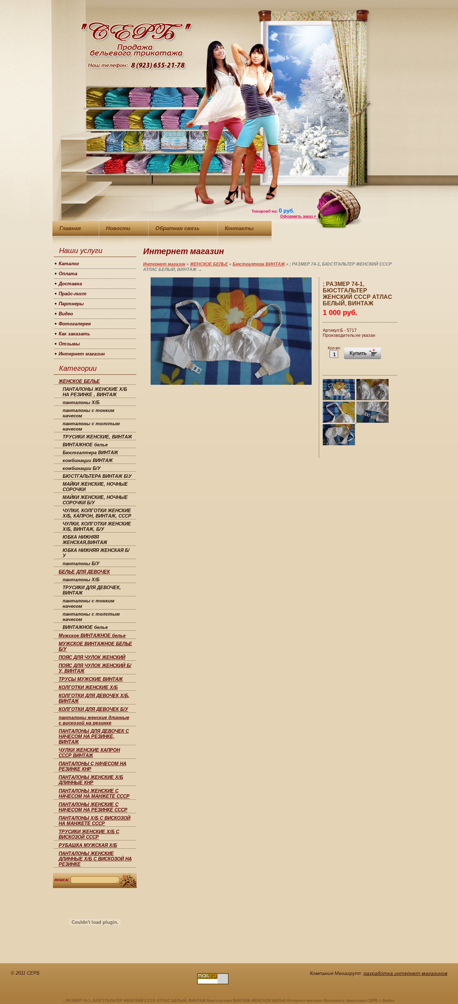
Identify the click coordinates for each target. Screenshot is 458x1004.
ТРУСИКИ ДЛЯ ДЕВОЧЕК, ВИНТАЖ (92, 590)
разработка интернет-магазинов (405, 973)
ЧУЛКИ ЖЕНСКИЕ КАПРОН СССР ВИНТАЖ (89, 752)
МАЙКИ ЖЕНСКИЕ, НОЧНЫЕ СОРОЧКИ (95, 486)
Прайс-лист (73, 293)
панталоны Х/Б (81, 402)
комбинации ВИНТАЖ (88, 460)
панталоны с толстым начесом (91, 426)
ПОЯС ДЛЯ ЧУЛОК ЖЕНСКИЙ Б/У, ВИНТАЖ (95, 668)
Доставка (70, 283)
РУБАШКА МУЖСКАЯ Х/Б (88, 845)
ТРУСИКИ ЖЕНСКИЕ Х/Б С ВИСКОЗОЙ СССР (89, 834)
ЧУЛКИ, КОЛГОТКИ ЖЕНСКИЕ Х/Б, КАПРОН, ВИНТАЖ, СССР (97, 513)
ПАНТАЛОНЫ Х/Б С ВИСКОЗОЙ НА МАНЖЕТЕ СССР (94, 820)
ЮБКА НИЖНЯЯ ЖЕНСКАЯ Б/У (96, 553)
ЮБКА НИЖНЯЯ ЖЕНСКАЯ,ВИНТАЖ (85, 539)
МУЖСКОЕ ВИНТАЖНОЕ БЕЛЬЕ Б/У (95, 646)
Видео (66, 313)
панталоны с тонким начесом (88, 413)
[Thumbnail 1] (339, 399)
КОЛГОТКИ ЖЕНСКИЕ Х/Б (88, 687)
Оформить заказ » (298, 216)
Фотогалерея (75, 323)
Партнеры (71, 303)
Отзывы (69, 343)
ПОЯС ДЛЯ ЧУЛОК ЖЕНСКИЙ (92, 657)
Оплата (68, 273)
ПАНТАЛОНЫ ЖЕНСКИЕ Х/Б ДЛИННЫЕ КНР (91, 780)
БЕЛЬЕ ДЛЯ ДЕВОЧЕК (84, 571)
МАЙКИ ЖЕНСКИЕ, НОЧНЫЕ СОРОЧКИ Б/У (95, 500)
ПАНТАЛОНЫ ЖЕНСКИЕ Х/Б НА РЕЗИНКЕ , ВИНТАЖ (95, 392)
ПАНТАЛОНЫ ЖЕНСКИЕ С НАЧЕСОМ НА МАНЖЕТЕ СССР (94, 793)
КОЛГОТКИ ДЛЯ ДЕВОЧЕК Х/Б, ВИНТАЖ (94, 698)
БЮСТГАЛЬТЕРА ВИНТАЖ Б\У (97, 476)
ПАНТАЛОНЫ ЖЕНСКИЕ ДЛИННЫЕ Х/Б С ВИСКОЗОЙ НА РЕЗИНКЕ (95, 859)
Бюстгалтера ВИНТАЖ (90, 452)
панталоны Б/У (81, 563)
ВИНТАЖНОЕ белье (85, 444)
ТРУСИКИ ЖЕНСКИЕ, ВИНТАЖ (97, 437)
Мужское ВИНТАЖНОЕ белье (92, 635)
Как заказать (74, 333)
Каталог (69, 263)
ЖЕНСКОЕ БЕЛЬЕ (79, 381)
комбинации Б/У (82, 468)
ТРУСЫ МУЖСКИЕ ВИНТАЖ (91, 679)
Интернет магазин (82, 354)
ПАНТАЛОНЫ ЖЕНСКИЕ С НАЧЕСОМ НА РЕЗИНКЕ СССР (93, 807)
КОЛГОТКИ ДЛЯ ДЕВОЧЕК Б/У (93, 709)
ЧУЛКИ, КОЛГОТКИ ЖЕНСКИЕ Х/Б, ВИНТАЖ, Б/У (97, 526)
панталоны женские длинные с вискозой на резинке (94, 720)
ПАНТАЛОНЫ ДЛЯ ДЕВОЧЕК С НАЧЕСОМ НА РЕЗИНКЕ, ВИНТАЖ (94, 736)
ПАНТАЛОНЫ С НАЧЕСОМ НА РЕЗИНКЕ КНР (92, 766)
